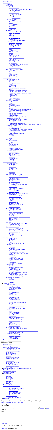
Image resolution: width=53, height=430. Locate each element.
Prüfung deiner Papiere (14, 55)
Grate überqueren (12, 316)
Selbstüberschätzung (16, 18)
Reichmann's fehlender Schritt (15, 195)
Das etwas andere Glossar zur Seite (11, 384)
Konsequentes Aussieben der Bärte (16, 228)
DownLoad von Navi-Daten (15, 394)
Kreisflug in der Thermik (14, 83)
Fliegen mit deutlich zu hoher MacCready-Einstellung (20, 230)
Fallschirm (11, 103)
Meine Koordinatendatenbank (15, 389)
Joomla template (4, 428)
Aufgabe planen (12, 50)
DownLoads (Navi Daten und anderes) (11, 386)
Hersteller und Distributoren (12, 358)
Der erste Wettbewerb (13, 245)
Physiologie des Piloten (14, 8)
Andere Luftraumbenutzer (14, 299)
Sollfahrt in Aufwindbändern (15, 197)
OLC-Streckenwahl (13, 219)
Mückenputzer (12, 172)
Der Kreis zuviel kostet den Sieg (16, 275)
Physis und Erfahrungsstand (15, 288)
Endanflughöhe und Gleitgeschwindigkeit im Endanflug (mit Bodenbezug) (25, 124)
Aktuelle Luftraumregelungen (12, 354)
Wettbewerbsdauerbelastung (15, 280)
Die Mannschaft (12, 248)
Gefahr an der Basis (13, 187)
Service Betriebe (9, 352)
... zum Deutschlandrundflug (9, 162)
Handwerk (8, 244)
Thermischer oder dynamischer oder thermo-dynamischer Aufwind (23, 331)
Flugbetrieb (8, 30)
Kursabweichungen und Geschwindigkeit (18, 184)
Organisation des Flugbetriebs (15, 44)
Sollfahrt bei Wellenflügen (14, 326)
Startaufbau (11, 254)
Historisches (8, 356)
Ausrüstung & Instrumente (12, 100)
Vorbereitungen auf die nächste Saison (14, 69)
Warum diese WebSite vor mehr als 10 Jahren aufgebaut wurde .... (17, 368)
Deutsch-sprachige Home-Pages (13, 348)
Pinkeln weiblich (12, 29)
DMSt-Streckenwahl (13, 218)
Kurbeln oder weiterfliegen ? (15, 175)
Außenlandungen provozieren (15, 160)
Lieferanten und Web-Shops (12, 359)
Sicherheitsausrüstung (13, 24)
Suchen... (6, 342)
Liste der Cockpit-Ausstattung (15, 165)
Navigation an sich (13, 140)
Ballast (10, 49)
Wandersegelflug (7, 346)
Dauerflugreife (12, 154)
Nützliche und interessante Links (10, 347)
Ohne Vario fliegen (13, 233)
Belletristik (8, 383)
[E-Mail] (47, 408)
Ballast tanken (12, 173)
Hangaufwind (12, 134)
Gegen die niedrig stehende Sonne (16, 317)
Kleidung (11, 23)
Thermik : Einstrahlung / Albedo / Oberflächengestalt (20, 129)
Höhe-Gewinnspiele (13, 152)
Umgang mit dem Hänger (14, 38)
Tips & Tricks (9, 367)
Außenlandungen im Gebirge (15, 321)
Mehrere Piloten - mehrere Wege (16, 229)
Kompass (11, 108)
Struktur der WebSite (7, 1)
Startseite (2, 402)
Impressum (5, 339)
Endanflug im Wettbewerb (14, 269)
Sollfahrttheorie (12, 194)
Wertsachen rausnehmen (14, 60)
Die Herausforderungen (14, 292)
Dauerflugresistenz (16, 11)
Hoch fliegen (11, 214)
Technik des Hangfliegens (14, 98)
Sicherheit (8, 382)
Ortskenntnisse (12, 289)
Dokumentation (12, 257)
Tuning (10, 71)
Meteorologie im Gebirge (14, 287)
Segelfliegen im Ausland (8, 372)
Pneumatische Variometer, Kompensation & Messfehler (21, 109)
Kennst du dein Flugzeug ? (15, 31)
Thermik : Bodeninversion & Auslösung (17, 130)
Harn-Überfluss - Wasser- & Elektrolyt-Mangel (22, 9)
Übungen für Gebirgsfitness (12, 333)
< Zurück (3, 423)
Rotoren (10, 138)
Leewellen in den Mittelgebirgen (13, 364)
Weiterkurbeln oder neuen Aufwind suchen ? (18, 177)
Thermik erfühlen (12, 81)
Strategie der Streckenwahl (14, 148)
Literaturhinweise (7, 373)
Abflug (10, 278)
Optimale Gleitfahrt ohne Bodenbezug (17, 123)
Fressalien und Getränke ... (14, 48)
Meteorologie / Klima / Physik (12, 362)
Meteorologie (12, 75)
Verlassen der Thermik (14, 86)
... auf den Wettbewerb (8, 237)
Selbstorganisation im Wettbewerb (16, 252)
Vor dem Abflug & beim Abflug (16, 259)
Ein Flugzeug (12, 20)
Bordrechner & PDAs (13, 168)
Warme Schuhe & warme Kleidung (16, 306)
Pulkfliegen (11, 279)
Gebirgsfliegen (9, 381)
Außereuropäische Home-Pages (13, 351)
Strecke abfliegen (12, 145)
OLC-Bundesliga (12, 220)
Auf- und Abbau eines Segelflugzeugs (17, 40)
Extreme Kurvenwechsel (14, 334)
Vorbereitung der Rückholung (15, 51)
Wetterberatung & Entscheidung (16, 43)
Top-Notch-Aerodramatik (14, 207)
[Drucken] (41, 408)
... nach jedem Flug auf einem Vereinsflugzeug (19, 64)
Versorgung (11, 26)
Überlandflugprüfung (13, 158)
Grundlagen (8, 374)
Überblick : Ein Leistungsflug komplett (14, 41)
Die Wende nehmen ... (14, 273)
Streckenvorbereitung (13, 144)
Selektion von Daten (13, 391)
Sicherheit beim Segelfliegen (9, 371)
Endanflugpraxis (12, 262)
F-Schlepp (11, 34)
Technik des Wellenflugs (14, 99)
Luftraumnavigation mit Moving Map (17, 225)
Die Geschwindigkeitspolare (15, 120)
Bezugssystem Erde (13, 142)
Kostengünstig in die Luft (14, 33)
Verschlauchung (12, 114)
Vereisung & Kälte (13, 294)
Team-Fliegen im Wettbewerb (15, 270)
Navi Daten (8, 387)
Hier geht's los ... (9, 4)
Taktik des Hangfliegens (14, 313)
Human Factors (9, 5)
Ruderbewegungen (13, 95)
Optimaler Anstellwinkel (14, 203)
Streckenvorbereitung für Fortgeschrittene (18, 223)
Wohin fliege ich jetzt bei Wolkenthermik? (18, 90)
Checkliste (11, 54)
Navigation (8, 139)
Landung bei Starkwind (14, 318)
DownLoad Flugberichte (11, 396)
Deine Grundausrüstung (11, 19)
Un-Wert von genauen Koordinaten (16, 388)
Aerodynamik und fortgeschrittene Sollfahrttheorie (17, 193)
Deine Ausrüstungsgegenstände (15, 21)
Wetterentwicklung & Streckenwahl (16, 332)
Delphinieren (11, 180)
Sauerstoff (11, 293)
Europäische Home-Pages (11, 349)
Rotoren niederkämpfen (14, 337)
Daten (10, 73)
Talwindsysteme (12, 329)
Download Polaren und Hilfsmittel (13, 397)
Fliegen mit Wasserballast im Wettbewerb (18, 272)
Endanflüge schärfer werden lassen (16, 235)
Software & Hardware (11, 353)
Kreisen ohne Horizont (14, 338)
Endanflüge (11, 159)
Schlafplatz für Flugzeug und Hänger (17, 243)
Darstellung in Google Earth (15, 392)
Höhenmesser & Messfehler (15, 106)
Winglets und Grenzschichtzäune (16, 204)
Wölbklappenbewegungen (14, 179)
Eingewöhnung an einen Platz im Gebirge (18, 328)
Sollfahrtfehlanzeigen (13, 202)
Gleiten (10, 89)
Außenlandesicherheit (13, 56)
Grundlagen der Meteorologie (15, 126)
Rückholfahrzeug (12, 25)
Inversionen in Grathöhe (14, 297)
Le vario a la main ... (13, 94)
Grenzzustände (12, 157)
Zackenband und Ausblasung (15, 205)
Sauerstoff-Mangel (16, 10)
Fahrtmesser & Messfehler (14, 105)
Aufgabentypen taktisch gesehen (16, 267)
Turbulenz (11, 296)
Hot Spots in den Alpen (14, 298)
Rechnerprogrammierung (14, 224)
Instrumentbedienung (13, 74)
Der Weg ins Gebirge (10, 284)
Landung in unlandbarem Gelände (16, 319)
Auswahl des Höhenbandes (15, 209)
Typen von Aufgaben (13, 250)
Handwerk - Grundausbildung (12, 79)
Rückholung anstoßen (13, 66)
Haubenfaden (12, 104)
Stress (13, 15)
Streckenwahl (9, 147)
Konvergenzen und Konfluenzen (16, 212)
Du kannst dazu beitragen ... (15, 393)
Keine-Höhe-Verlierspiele (14, 153)
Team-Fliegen (12, 189)
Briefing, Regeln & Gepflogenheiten (17, 249)
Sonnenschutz (12, 307)
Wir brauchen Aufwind (14, 128)
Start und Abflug (12, 255)
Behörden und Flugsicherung (12, 366)
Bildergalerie (6, 398)
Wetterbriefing (12, 46)
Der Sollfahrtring (12, 121)
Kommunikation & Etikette (15, 190)
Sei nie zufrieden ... (13, 85)
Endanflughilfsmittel (13, 115)
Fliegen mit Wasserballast (14, 182)
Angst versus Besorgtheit (17, 14)
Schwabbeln (11, 234)
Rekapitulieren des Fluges (14, 65)
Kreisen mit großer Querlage (15, 336)
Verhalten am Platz (13, 39)
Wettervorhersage (10, 361)
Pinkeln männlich (12, 28)
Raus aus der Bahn (13, 59)
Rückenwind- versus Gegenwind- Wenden (18, 274)
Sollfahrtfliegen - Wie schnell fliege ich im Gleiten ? (20, 93)
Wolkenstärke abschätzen (14, 155)
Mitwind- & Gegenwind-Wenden (16, 213)
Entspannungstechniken (14, 192)
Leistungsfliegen (9, 379)
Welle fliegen (12, 323)
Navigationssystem (13, 240)
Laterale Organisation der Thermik (16, 133)
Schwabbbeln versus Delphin (15, 198)
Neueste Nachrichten (7, 344)
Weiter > (6, 423)
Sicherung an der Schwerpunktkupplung (17, 302)
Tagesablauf (11, 265)
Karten (10, 143)
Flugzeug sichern (12, 61)
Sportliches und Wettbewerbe (12, 357)
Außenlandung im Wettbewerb (15, 263)
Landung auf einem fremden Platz (16, 58)
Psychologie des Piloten (14, 13)
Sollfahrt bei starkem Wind (14, 200)
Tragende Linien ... (13, 210)
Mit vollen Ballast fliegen (14, 232)
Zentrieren (11, 84)
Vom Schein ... (6, 3)
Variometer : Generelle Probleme (16, 111)
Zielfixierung (14, 16)
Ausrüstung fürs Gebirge (11, 301)
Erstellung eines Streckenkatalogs (16, 149)
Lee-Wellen (11, 135)
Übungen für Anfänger (11, 150)
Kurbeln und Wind (13, 185)
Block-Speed (11, 199)
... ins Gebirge (6, 283)
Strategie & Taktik (10, 264)
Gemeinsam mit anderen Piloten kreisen (17, 88)
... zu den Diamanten (7, 78)
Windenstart (11, 35)
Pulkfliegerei (11, 260)
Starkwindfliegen (12, 314)
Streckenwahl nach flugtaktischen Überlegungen (19, 217)
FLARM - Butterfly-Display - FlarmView (18, 116)
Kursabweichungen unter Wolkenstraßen (18, 215)
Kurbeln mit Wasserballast (14, 183)
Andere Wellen (12, 137)
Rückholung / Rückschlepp (15, 68)
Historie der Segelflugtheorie (9, 369)
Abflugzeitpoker (12, 268)
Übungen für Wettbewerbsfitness (13, 277)
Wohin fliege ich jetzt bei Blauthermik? (17, 91)
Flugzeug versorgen (13, 63)
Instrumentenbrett (12, 167)
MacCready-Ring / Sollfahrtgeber (16, 113)
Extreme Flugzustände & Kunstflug (16, 188)
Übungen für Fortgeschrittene (12, 227)
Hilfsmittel (11, 169)
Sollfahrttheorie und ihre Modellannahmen (18, 119)
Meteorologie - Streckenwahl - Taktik (14, 208)
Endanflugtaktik (12, 96)
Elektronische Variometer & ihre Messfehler (18, 110)
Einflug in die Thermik (14, 178)
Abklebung (11, 53)
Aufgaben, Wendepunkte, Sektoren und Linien (19, 253)
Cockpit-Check (12, 70)
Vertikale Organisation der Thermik (16, 132)
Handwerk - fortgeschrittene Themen (14, 174)
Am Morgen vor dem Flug (14, 45)
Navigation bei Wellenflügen (15, 324)
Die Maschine (12, 101)
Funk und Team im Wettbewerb (16, 258)
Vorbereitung (11, 247)
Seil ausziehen (12, 36)
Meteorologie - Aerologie (11, 125)
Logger (10, 242)
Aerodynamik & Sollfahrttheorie (13, 118)
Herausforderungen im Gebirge (13, 291)
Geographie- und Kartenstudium (16, 76)
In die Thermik (12, 80)
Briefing (10, 311)
